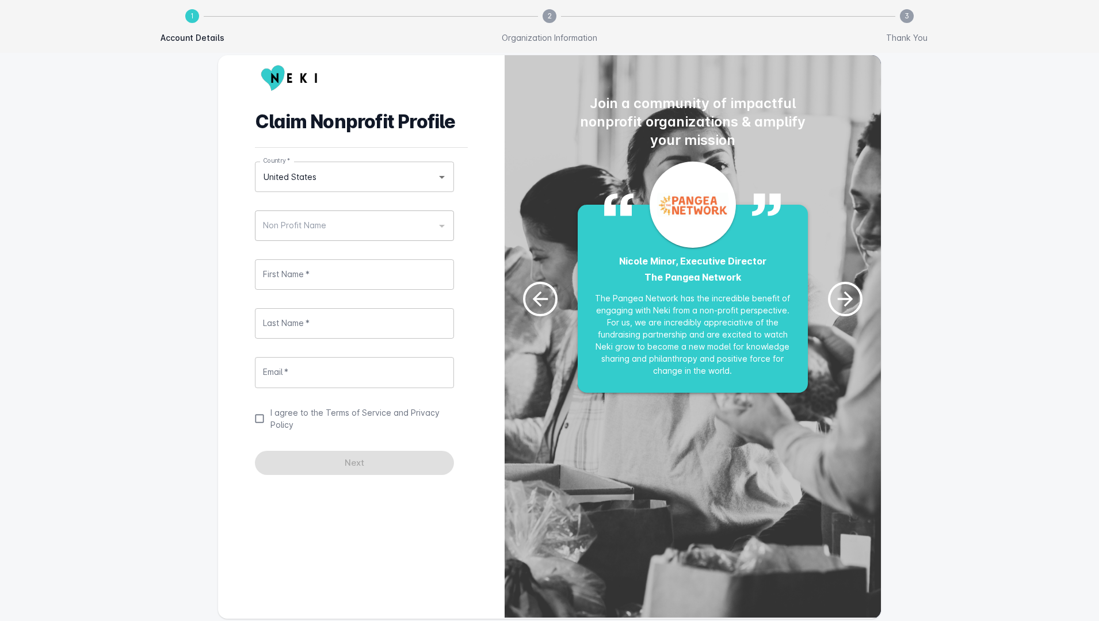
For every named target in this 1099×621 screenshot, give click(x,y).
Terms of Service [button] (358, 412)
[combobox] (354, 177)
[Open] (442, 177)
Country (276, 160)
